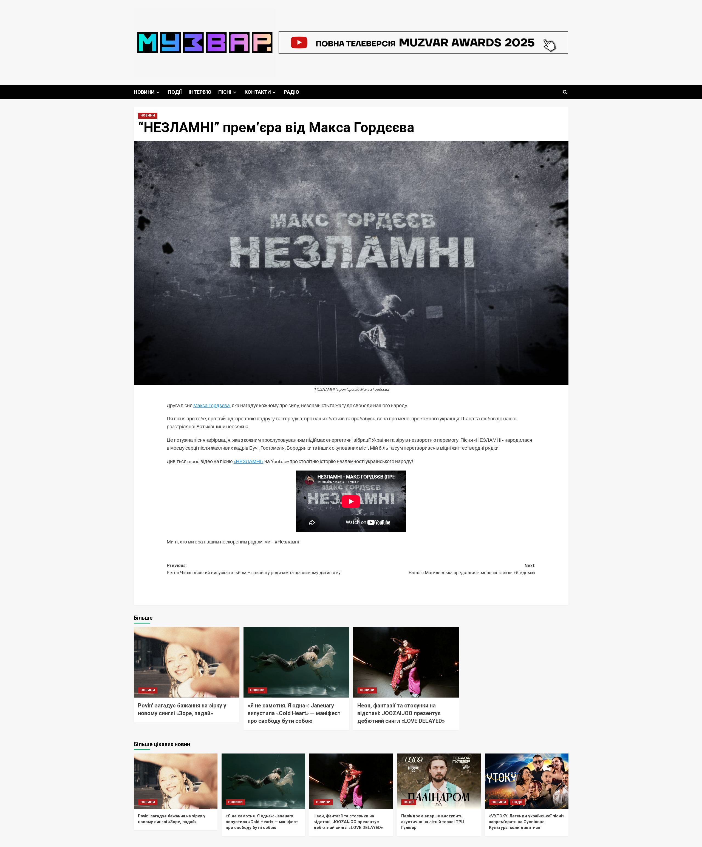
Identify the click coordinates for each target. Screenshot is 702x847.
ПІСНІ (224, 92)
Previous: (254, 569)
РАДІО (291, 92)
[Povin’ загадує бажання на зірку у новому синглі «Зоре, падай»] (186, 662)
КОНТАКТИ (258, 92)
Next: (472, 569)
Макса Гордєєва (211, 405)
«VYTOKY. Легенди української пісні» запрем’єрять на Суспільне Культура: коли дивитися (526, 822)
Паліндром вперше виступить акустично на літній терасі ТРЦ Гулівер (433, 822)
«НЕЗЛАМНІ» (249, 461)
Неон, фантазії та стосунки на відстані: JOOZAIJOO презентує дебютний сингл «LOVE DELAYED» (401, 713)
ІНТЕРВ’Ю (200, 92)
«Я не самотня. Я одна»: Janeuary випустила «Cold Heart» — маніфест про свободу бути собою (294, 713)
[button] (565, 92)
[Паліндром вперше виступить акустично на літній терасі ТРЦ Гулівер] (439, 781)
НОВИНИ (144, 92)
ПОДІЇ (175, 92)
